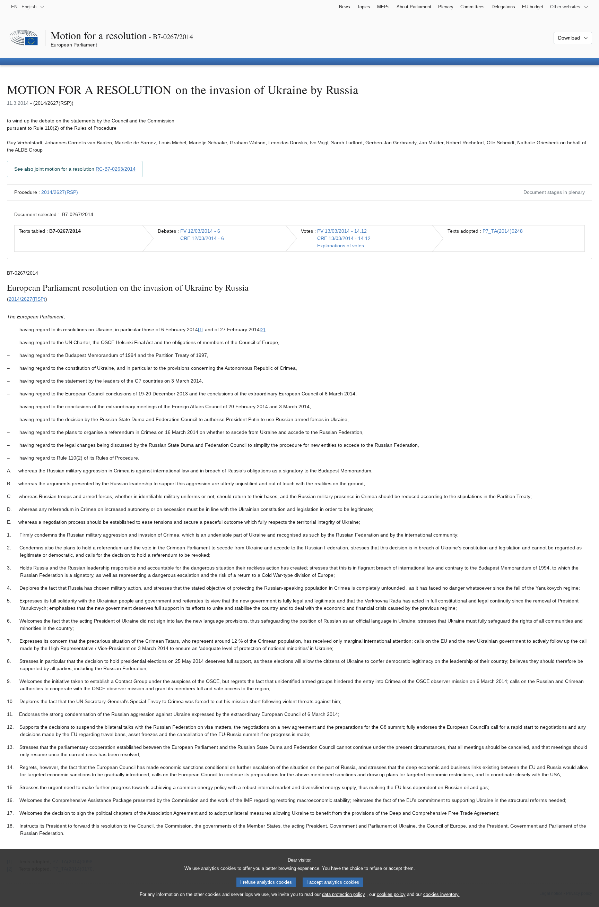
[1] (200, 329)
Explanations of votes (340, 245)
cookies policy (391, 894)
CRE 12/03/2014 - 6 (202, 238)
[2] (262, 329)
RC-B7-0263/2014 (116, 169)
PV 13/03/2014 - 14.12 (342, 231)
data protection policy (343, 894)
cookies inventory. (441, 894)
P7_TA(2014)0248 (503, 231)
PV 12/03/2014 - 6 (200, 231)
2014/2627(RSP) (59, 192)
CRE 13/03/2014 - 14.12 (344, 238)
